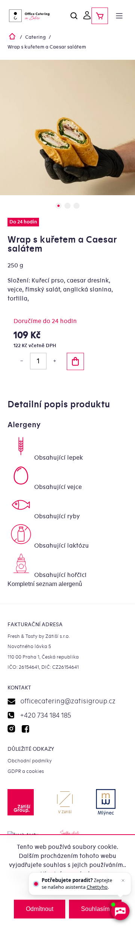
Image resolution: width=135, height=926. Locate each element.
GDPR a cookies (26, 771)
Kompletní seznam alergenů (45, 584)
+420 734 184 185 (45, 716)
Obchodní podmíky (30, 761)
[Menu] (119, 16)
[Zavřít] (123, 880)
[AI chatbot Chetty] (120, 911)
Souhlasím (95, 909)
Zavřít (40, 389)
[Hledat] (74, 16)
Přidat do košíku (75, 361)
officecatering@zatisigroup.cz (68, 701)
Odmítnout (39, 909)
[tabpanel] (67, 127)
